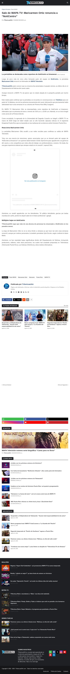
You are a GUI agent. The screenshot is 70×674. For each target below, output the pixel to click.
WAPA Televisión (37, 81)
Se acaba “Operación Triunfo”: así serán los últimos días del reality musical (34, 581)
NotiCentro (54, 79)
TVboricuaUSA (7, 86)
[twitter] (13, 292)
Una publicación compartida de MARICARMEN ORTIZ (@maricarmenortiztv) (35, 204)
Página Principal (6, 9)
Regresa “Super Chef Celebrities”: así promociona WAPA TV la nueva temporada (35, 565)
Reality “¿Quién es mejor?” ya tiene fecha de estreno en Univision (31, 573)
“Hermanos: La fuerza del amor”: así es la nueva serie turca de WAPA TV (33, 494)
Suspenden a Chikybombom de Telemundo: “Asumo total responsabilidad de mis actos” (11, 324)
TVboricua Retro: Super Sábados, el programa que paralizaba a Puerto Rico (33, 609)
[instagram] (16, 292)
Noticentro (32, 277)
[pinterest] (21, 292)
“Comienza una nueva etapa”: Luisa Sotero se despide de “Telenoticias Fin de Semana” (38, 546)
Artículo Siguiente (62, 385)
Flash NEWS (14, 9)
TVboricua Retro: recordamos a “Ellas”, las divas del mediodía (29, 593)
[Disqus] (35, 356)
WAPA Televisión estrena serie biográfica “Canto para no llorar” (28, 450)
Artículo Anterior (7, 385)
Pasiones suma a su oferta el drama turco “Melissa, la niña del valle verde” (34, 539)
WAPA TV (47, 277)
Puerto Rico (39, 277)
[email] (28, 292)
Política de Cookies (56, 671)
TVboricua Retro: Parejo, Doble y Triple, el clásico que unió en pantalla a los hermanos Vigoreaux (37, 602)
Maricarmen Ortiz (7, 81)
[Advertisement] (35, 27)
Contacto (65, 671)
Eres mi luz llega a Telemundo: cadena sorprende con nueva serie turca (32, 637)
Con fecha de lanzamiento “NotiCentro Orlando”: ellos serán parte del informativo (36, 471)
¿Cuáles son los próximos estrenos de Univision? (26, 463)
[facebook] (11, 292)
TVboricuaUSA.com (20, 668)
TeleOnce (59, 100)
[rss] (25, 292)
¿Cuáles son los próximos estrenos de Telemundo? (27, 478)
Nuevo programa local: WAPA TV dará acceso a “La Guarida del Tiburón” (35, 324)
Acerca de (46, 671)
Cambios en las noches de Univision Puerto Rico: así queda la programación (35, 486)
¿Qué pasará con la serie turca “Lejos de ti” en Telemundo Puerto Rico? (32, 629)
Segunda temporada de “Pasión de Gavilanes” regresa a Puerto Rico (57, 324)
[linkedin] (23, 292)
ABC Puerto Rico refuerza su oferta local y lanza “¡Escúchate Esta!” (32, 501)
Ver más (66, 305)
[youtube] (18, 292)
